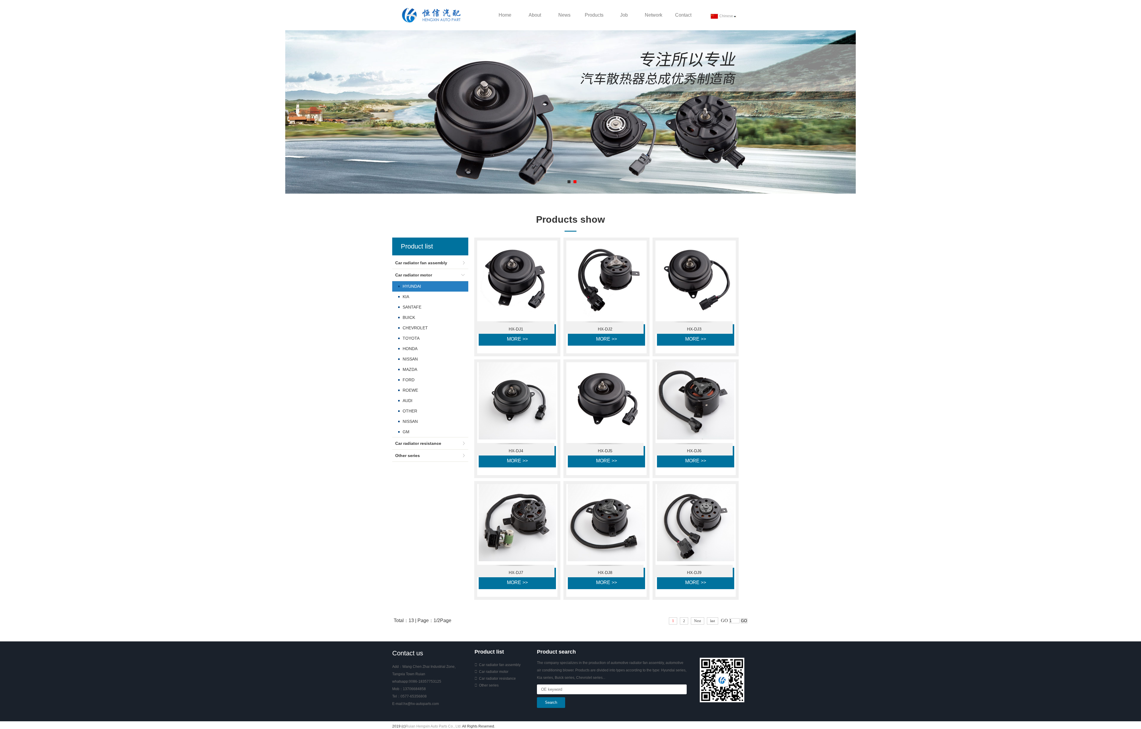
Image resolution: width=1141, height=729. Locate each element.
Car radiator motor (413, 275)
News (564, 15)
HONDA (410, 348)
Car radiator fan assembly (421, 262)
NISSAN (410, 359)
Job (624, 15)
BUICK (409, 317)
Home (505, 15)
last (712, 621)
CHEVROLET (415, 327)
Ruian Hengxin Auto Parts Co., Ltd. (433, 726)
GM (406, 431)
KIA (406, 296)
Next (697, 621)
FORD (409, 379)
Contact (683, 15)
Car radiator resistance (418, 443)
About (535, 15)
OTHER (410, 411)
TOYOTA (411, 338)
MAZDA (410, 369)
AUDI (407, 400)
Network (653, 15)
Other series (407, 455)
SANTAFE (412, 307)
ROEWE (410, 390)
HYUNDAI (412, 286)
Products (594, 15)
